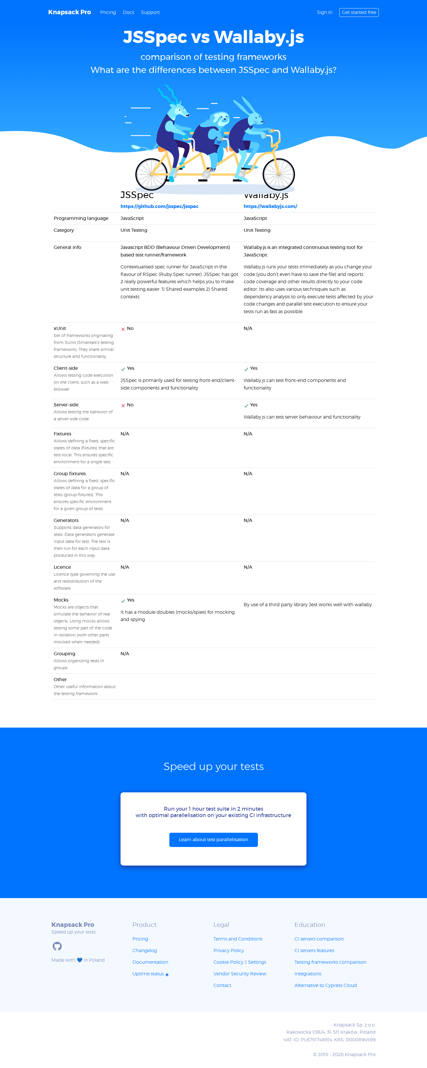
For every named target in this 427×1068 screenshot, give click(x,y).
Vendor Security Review (240, 974)
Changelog (144, 950)
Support (150, 12)
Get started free (359, 12)
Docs (128, 12)
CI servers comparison (319, 939)
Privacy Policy (229, 950)
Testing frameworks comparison (330, 962)
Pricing (108, 12)
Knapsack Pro (69, 12)
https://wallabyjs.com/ (270, 206)
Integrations (308, 974)
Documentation (150, 962)
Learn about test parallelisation (213, 839)
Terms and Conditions (238, 939)
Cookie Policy (228, 962)
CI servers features (314, 950)
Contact (222, 985)
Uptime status (148, 974)
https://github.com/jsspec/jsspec (160, 206)
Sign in (324, 12)
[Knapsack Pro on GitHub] (57, 946)
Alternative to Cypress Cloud (326, 985)
